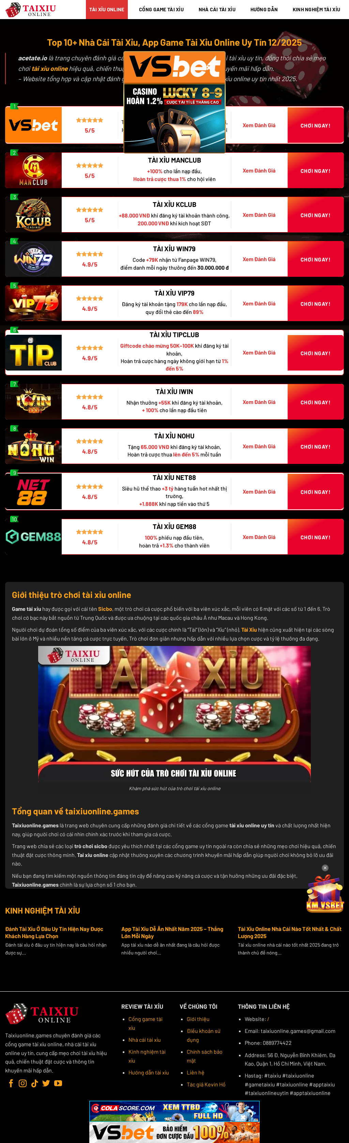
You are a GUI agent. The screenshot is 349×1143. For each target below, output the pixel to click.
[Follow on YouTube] (58, 1084)
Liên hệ (195, 1072)
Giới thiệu (198, 1019)
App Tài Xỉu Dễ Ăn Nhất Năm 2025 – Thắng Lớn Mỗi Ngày (172, 932)
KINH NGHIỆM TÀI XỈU (316, 9)
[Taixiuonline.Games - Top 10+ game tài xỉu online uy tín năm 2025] (31, 9)
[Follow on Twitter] (46, 1084)
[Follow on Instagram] (23, 1084)
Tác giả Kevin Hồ (206, 1084)
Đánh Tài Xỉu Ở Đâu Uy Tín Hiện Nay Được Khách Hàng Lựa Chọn (54, 932)
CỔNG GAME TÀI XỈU (161, 9)
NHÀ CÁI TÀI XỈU (217, 9)
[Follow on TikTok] (35, 1084)
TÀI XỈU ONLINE (106, 9)
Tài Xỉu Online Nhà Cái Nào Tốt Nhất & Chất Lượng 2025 (290, 932)
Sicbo (105, 608)
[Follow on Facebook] (11, 1084)
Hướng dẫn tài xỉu (148, 1072)
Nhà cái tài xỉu (144, 1039)
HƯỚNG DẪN (264, 9)
